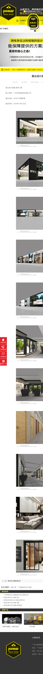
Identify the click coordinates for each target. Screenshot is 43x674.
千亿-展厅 (32, 626)
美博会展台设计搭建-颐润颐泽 (13, 605)
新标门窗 (13, 587)
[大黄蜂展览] (8, 19)
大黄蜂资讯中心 (21, 70)
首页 (13, 70)
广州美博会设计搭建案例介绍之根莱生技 (16, 595)
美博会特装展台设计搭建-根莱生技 (14, 600)
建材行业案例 (32, 70)
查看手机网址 (35, 82)
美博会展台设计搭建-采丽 (11, 602)
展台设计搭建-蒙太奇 (14, 581)
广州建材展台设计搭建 (25, 587)
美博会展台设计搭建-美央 (11, 597)
